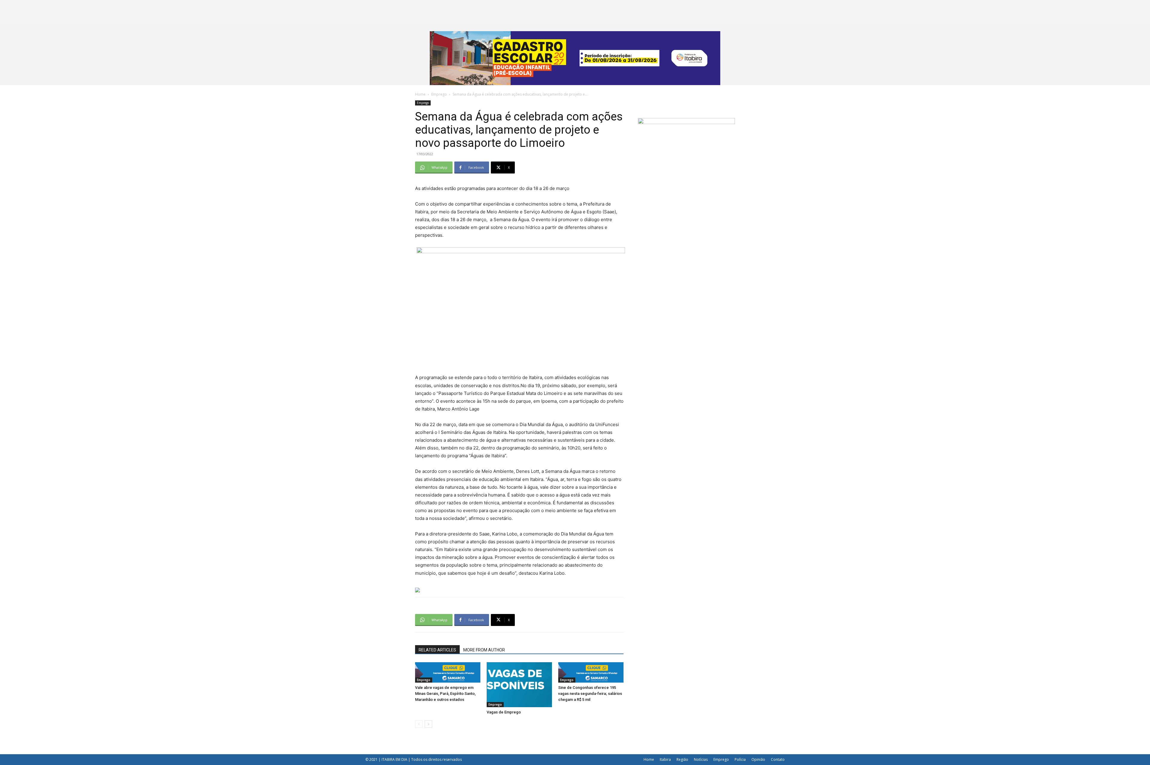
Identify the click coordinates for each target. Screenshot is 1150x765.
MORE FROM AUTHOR (484, 650)
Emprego (439, 94)
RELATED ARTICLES (437, 650)
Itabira (665, 759)
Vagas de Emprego (504, 712)
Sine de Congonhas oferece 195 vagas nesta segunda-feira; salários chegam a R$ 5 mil (590, 693)
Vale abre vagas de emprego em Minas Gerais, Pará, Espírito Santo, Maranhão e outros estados (445, 693)
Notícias (701, 759)
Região (682, 759)
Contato (778, 759)
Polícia (740, 759)
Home (420, 94)
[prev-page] (419, 724)
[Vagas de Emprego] (519, 684)
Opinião (758, 759)
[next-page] (428, 724)
